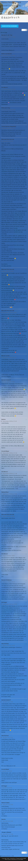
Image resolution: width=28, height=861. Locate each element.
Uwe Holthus (5, 643)
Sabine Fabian (5, 802)
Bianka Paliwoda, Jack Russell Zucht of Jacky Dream (11, 5)
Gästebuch (7, 18)
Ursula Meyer (5, 451)
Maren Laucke (5, 355)
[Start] (1, 18)
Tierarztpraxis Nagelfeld (8, 126)
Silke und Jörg (5, 107)
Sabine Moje (5, 492)
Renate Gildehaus (6, 580)
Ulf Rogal (4, 602)
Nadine (3, 419)
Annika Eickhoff (6, 380)
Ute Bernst (4, 87)
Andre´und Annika (6, 53)
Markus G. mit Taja (6, 35)
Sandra (3, 819)
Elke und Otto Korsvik (7, 139)
